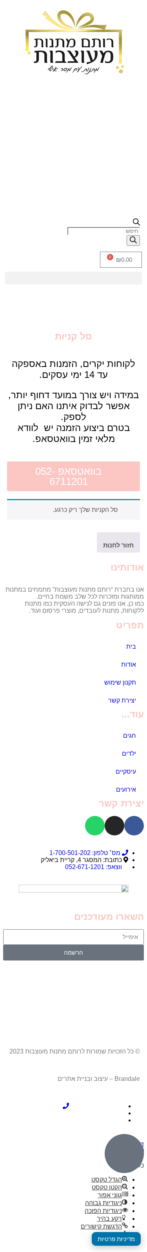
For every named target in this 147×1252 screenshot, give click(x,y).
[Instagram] (114, 825)
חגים (129, 735)
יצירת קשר (122, 700)
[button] (73, 278)
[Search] (133, 240)
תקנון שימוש (120, 682)
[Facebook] (134, 825)
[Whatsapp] (95, 825)
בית (131, 646)
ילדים (129, 753)
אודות (128, 664)
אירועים (126, 789)
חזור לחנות (118, 545)
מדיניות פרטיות (116, 1239)
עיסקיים (126, 771)
